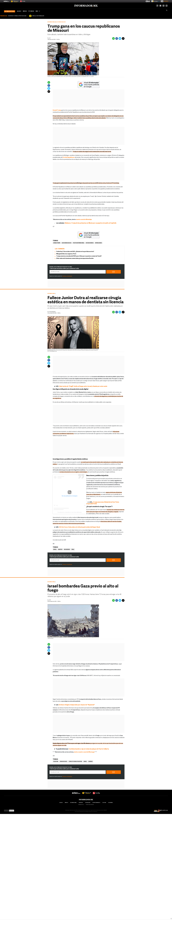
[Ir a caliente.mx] (148, 0)
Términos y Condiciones (67, 275)
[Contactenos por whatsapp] (166, 5)
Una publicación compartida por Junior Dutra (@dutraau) (69, 511)
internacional (73, 802)
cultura (104, 802)
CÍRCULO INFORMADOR (38, 15)
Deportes (81, 802)
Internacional (51, 21)
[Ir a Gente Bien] (22, 0)
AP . (50, 37)
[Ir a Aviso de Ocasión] (76, 791)
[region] (86, 923)
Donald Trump (56, 242)
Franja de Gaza (63, 761)
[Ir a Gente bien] (96, 791)
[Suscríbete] (164, 0)
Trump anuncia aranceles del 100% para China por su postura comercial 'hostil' (79, 256)
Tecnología (87, 802)
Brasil (54, 549)
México (25, 10)
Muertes (60, 549)
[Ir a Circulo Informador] (13, 0)
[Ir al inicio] (20, 5)
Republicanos (98, 242)
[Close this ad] (171, 919)
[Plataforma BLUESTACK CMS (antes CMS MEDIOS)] (11, 809)
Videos (32, 10)
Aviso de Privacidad (78, 811)
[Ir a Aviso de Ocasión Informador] (6, 0)
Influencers (67, 549)
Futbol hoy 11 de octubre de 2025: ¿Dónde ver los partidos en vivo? (75, 251)
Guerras (90, 761)
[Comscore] (164, 809)
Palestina (55, 761)
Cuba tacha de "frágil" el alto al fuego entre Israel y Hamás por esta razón (83, 386)
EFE (50, 599)
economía (110, 802)
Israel (85, 761)
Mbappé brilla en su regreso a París (66, 253)
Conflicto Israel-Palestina (75, 761)
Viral (73, 549)
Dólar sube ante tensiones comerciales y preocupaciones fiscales (75, 258)
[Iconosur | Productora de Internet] (6, 809)
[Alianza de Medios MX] (157, 809)
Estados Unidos (89, 242)
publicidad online (90, 804)
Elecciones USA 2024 (66, 242)
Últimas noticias (9, 11)
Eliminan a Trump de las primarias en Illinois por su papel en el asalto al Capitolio (90, 223)
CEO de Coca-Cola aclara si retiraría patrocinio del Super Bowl (79, 527)
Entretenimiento (96, 802)
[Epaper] (155, 0)
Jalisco (19, 10)
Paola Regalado (52, 311)
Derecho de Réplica (85, 811)
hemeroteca (81, 804)
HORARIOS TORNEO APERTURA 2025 (17, 15)
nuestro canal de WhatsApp (84, 219)
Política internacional (78, 242)
